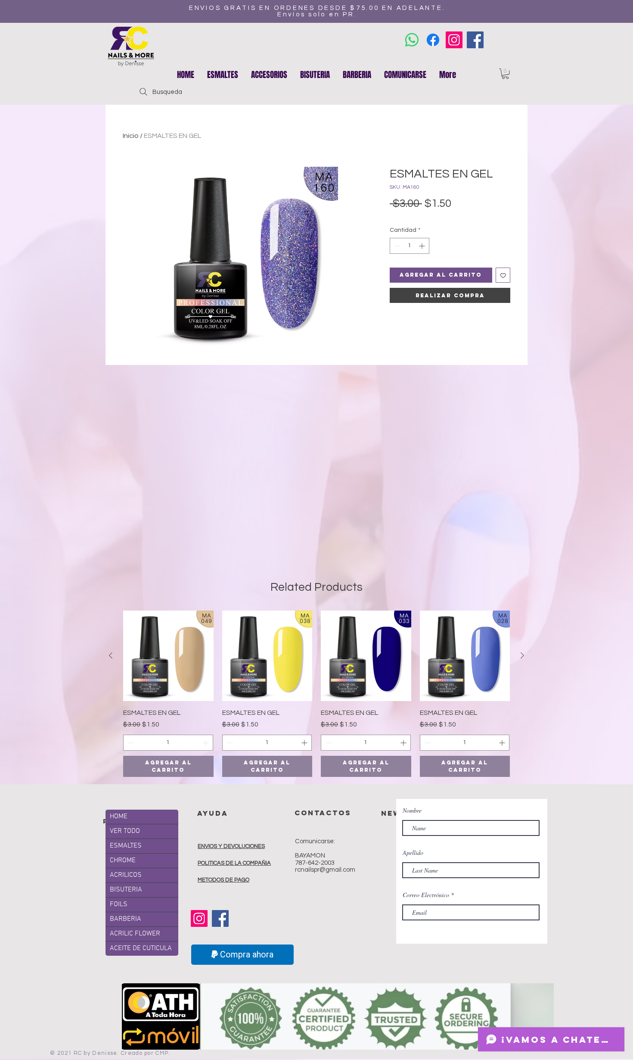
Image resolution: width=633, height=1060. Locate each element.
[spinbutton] (409, 245)
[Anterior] (111, 655)
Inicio (131, 135)
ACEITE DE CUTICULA (141, 948)
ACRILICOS (126, 875)
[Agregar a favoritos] (503, 275)
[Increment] (422, 245)
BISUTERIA (126, 889)
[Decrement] (396, 245)
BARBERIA (125, 919)
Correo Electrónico (426, 895)
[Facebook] (475, 39)
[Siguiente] (522, 655)
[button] (269, 75)
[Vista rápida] (168, 656)
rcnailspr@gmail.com (325, 870)
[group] (317, 693)
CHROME (123, 860)
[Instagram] (454, 39)
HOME (118, 816)
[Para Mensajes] (411, 39)
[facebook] (433, 39)
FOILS (118, 904)
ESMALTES (126, 846)
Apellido (413, 853)
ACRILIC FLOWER (135, 933)
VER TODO (125, 831)
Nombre (412, 810)
